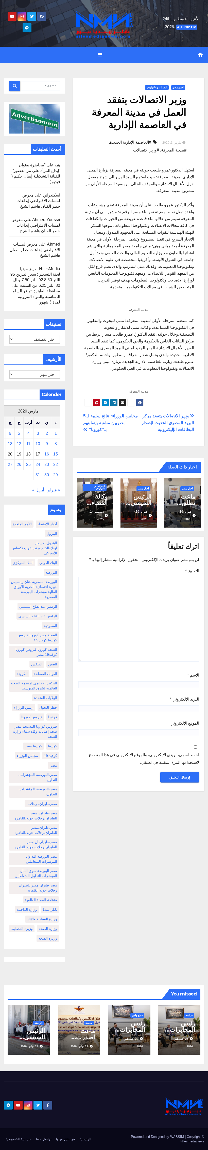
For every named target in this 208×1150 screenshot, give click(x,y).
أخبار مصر (178, 87)
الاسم (193, 675)
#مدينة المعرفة (173, 150)
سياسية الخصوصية (18, 1139)
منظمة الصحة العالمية (41, 900)
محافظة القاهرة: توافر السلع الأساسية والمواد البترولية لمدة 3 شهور (36, 296)
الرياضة (38, 1023)
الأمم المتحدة (22, 524)
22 (55, 464)
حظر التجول (48, 707)
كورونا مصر (33, 746)
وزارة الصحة (48, 929)
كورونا (52, 746)
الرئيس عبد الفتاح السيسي (37, 616)
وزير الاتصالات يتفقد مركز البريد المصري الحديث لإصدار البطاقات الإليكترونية (168, 422)
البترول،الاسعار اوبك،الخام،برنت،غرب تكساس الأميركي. (34, 548)
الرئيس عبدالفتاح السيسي (38, 606)
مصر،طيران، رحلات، (41, 804)
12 (19, 444)
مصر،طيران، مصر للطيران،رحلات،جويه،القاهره (36, 815)
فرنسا (52, 717)
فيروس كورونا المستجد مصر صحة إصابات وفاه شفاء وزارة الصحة (35, 731)
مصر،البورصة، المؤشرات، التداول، (37, 791)
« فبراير (53, 490)
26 (19, 464)
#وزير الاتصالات (146, 150)
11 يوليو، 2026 (29, 1046)
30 (46, 475)
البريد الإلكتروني (184, 699)
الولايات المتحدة (45, 698)
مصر (53, 765)
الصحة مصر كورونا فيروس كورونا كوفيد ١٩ (37, 637)
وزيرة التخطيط (22, 929)
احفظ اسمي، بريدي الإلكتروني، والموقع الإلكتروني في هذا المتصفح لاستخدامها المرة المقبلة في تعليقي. (144, 759)
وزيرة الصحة (47, 938)
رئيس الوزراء (23, 707)
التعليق (192, 571)
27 (10, 464)
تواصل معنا (43, 1139)
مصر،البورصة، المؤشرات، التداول (37, 777)
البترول (52, 534)
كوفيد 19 (50, 756)
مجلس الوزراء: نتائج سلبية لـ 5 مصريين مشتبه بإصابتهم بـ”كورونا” (110, 422)
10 (38, 444)
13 (10, 444)
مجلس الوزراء (27, 756)
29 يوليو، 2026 (79, 1046)
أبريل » (38, 490)
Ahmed (53, 244)
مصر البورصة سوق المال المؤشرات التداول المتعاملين (36, 873)
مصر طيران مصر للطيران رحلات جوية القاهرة (38, 887)
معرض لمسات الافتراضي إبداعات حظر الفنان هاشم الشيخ (38, 200)
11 (28, 444)
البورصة (51, 572)
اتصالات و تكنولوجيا (157, 87)
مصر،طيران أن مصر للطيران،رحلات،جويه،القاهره (36, 844)
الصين (52, 664)
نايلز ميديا (50, 909)
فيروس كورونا (31, 717)
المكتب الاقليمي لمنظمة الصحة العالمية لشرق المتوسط (34, 685)
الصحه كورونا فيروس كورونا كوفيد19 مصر (36, 652)
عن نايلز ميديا (65, 1139)
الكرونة (22, 674)
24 (38, 464)
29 (55, 475)
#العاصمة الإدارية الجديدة (130, 142)
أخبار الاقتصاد (47, 524)
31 (38, 475)
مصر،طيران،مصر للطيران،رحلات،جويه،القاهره (36, 830)
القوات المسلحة (45, 674)
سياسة (189, 1015)
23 (46, 464)
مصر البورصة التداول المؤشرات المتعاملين (41, 858)
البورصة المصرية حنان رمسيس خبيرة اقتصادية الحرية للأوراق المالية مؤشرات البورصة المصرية (34, 589)
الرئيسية (85, 1139)
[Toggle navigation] (100, 55)
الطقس (36, 664)
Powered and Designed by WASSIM (158, 1137)
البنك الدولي (48, 563)
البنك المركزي (23, 563)
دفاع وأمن (137, 1015)
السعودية (50, 626)
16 (46, 454)
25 (28, 464)
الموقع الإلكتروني (184, 723)
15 (55, 454)
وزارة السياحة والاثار (42, 919)
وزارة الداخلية (26, 909)
